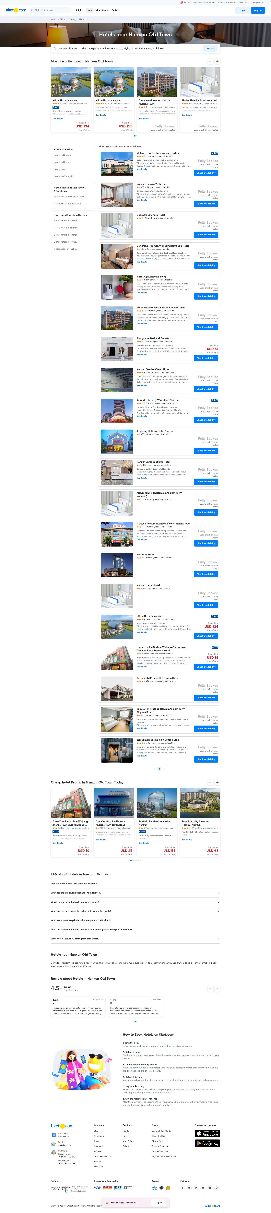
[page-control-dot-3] (135, 860)
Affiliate (97, 1151)
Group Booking (158, 1136)
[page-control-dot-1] (135, 135)
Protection (98, 1161)
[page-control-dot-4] (136, 860)
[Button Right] (217, 988)
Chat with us (64, 1136)
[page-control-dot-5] (138, 860)
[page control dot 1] (135, 1021)
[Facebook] (182, 1187)
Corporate (98, 1146)
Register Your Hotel (160, 1151)
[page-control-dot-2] (136, 135)
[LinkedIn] (196, 1187)
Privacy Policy (158, 1141)
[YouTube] (203, 1187)
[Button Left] (210, 988)
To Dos (126, 1146)
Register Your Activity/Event (164, 1156)
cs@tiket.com (64, 1145)
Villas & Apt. (128, 1141)
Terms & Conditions (160, 1146)
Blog (96, 1131)
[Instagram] (209, 1187)
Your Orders (244, 2)
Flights (126, 1131)
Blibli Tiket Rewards (227, 2)
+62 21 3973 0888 (66, 1163)
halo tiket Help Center (161, 1131)
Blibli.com (98, 1166)
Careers (97, 1141)
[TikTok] (216, 1187)
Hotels (125, 1136)
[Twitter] (189, 1187)
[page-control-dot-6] (140, 860)
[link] (242, 10)
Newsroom (99, 1136)
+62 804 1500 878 (66, 1157)
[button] (210, 61)
